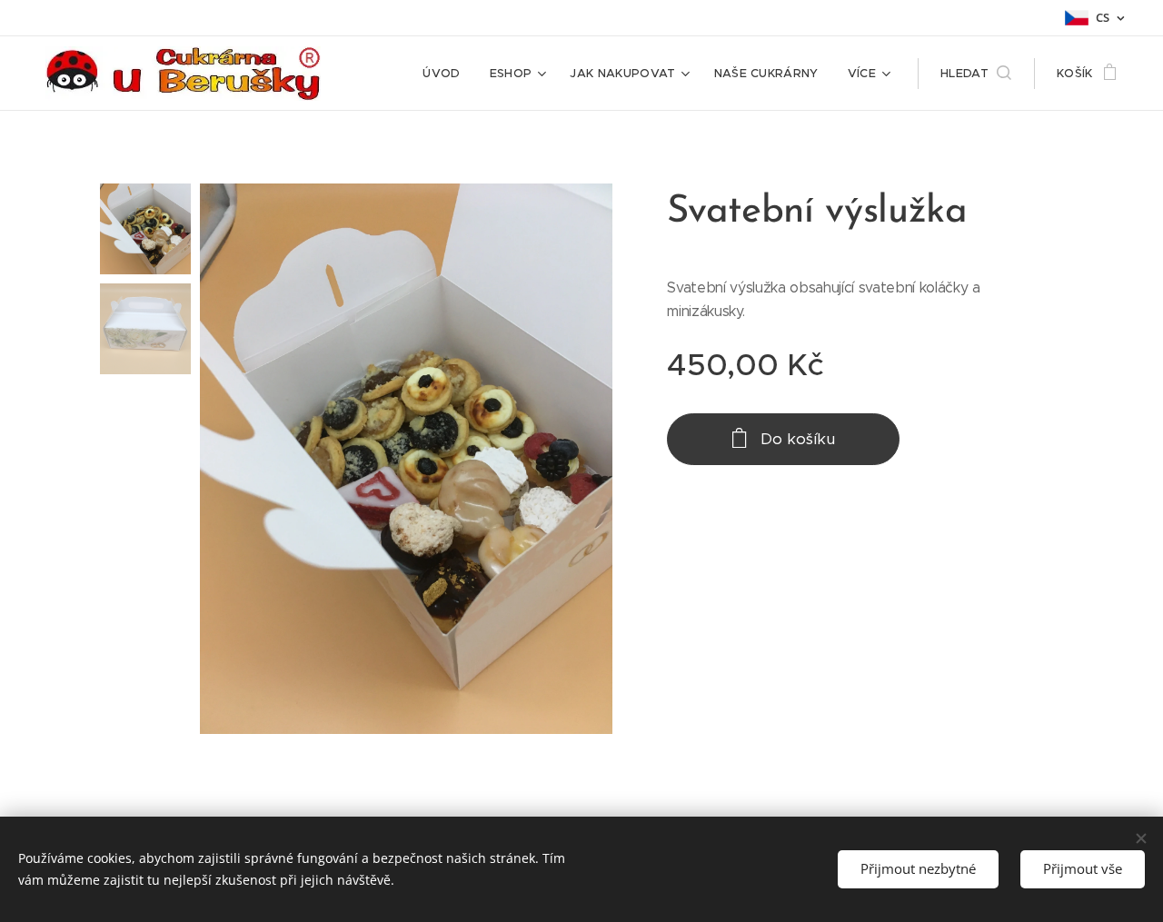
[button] (976, 73)
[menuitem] (446, 73)
